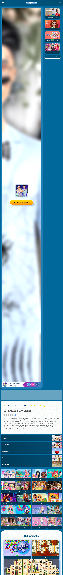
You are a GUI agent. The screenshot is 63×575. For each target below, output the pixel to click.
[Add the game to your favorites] (34, 411)
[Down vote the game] (33, 384)
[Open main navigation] (3, 3)
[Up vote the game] (29, 384)
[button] (60, 3)
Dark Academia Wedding (38, 406)
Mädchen (10, 406)
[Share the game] (37, 384)
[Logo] (31, 3)
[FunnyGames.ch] (4, 406)
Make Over (18, 406)
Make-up (26, 406)
